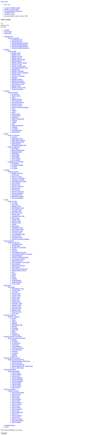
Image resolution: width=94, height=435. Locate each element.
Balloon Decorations (18, 81)
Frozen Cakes (16, 298)
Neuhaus (14, 278)
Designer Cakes (16, 222)
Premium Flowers (17, 41)
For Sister (14, 168)
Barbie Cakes (16, 300)
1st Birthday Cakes (17, 227)
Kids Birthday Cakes (18, 208)
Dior (13, 272)
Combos (14, 110)
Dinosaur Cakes (16, 305)
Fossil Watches (16, 264)
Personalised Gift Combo (19, 181)
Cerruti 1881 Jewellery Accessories (22, 254)
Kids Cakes (11, 287)
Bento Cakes (15, 226)
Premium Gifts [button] (8, 36)
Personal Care (16, 188)
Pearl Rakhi (15, 148)
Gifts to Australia (17, 415)
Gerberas (14, 120)
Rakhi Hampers (16, 143)
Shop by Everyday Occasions (16, 338)
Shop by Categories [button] (10, 315)
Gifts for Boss (16, 387)
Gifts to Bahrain (16, 399)
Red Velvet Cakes (17, 213)
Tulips (13, 112)
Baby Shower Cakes (18, 229)
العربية (9, 14)
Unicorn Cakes (16, 295)
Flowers (14, 318)
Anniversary (15, 344)
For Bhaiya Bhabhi (17, 165)
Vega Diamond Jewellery (19, 252)
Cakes (13, 320)
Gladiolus (14, 127)
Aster (13, 124)
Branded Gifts (16, 69)
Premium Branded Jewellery (20, 43)
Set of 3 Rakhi (16, 160)
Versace (14, 274)
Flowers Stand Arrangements (20, 107)
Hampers (14, 326)
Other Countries (16, 422)
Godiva (14, 277)
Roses (13, 97)
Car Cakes (15, 292)
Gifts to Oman (16, 400)
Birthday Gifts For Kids (19, 66)
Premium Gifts (16, 74)
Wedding (14, 354)
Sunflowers (15, 117)
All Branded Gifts (17, 244)
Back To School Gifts (18, 364)
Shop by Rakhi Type (14, 147)
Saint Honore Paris (17, 260)
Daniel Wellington (17, 255)
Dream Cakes (16, 214)
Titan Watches (16, 267)
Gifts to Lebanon (17, 404)
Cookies (14, 224)
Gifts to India (15, 397)
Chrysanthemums (17, 130)
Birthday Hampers (17, 79)
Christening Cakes (17, 237)
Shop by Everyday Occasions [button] (13, 336)
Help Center (7, 33)
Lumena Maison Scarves (19, 270)
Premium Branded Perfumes (20, 46)
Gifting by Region (13, 391)
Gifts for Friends (16, 386)
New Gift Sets (16, 183)
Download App (13, 11)
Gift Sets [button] (6, 170)
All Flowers (15, 94)
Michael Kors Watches (18, 265)
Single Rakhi (15, 157)
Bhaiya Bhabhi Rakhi (18, 150)
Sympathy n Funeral (18, 348)
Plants (13, 331)
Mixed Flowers (16, 115)
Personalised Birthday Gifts (20, 68)
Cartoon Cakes (16, 290)
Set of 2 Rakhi (16, 158)
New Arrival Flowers (18, 102)
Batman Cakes (16, 310)
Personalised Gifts (17, 325)
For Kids (14, 166)
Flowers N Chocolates (18, 76)
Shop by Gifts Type (13, 242)
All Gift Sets (15, 175)
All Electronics (16, 246)
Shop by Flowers (13, 92)
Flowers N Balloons (17, 193)
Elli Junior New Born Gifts (19, 269)
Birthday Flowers (17, 58)
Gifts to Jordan (16, 407)
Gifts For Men (16, 372)
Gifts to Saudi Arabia (18, 392)
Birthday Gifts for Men (18, 59)
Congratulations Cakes (18, 234)
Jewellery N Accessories (19, 247)
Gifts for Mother (16, 382)
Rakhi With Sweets (17, 138)
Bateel (13, 275)
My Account (12, 8)
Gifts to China (16, 417)
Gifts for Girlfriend (17, 379)
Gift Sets (14, 321)
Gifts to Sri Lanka (17, 419)
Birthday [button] (6, 49)
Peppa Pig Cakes (17, 311)
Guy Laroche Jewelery (18, 259)
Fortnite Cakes (16, 297)
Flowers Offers (16, 96)
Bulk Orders (9, 12)
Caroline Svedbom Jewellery (20, 257)
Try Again (4, 433)
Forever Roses (16, 114)
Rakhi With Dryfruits (18, 142)
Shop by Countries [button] (9, 389)
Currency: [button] (16, 16)
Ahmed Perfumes (17, 282)
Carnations (15, 128)
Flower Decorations (17, 89)
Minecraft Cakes (16, 308)
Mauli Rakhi (15, 153)
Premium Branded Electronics (20, 48)
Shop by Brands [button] (9, 241)
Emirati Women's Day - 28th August (22, 366)
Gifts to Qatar (16, 396)
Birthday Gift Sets (17, 56)
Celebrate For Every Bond (15, 161)
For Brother (15, 163)
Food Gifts (15, 330)
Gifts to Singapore (17, 409)
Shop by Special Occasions (16, 359)
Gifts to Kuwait (16, 394)
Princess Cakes (16, 293)
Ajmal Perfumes (16, 280)
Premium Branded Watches (20, 44)
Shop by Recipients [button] (10, 369)
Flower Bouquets (17, 100)
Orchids (14, 122)
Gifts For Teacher (17, 363)
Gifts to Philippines (17, 412)
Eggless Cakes (16, 219)
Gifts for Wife (16, 376)
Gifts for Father (16, 384)
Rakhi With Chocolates (18, 140)
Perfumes (14, 77)
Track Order (11, 9)
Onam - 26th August (18, 368)
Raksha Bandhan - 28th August (21, 361)
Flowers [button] (6, 91)
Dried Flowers (16, 132)
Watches (14, 249)
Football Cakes (16, 302)
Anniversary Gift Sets (18, 180)
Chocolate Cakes (17, 211)
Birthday (14, 339)
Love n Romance (17, 349)
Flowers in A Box (17, 105)
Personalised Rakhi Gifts (19, 145)
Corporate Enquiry (9, 425)
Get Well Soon (16, 343)
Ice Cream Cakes (17, 209)
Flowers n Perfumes (17, 186)
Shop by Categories (13, 38)
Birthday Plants (16, 86)
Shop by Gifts (12, 51)
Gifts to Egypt (16, 405)
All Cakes (15, 203)
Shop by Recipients (13, 371)
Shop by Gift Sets (13, 171)
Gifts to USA (15, 410)
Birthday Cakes (16, 53)
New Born (15, 341)
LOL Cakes (15, 313)
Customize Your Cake (18, 216)
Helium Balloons (17, 61)
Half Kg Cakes (16, 221)
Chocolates (15, 328)
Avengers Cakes (16, 307)
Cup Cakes (15, 204)
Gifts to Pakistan (16, 402)
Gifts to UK (15, 414)
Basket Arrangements (18, 119)
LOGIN (6, 30)
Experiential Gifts (17, 194)
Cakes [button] (6, 199)
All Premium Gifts (17, 39)
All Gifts (14, 137)
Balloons (14, 323)
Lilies (13, 109)
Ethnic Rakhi (15, 155)
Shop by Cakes (12, 201)
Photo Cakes (15, 218)
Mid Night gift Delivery (19, 82)
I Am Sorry (15, 353)
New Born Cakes (17, 232)
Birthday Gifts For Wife (19, 87)
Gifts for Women (16, 374)
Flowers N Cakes (17, 64)
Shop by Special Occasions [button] (12, 358)
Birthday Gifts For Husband (20, 72)
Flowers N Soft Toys (18, 191)
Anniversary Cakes (17, 231)
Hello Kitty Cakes (17, 303)
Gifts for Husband (17, 377)
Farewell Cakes (16, 236)
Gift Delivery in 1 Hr (18, 84)
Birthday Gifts (16, 54)
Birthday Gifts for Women (19, 63)
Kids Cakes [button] (7, 285)
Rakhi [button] (6, 133)
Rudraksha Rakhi (17, 152)
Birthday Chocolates (18, 71)
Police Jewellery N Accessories (21, 262)
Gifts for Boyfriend (17, 381)
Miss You (14, 356)
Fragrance (15, 250)
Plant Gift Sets (16, 189)
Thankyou (15, 351)
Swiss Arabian (16, 283)
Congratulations (16, 346)
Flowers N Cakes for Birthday (20, 239)
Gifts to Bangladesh (17, 420)
